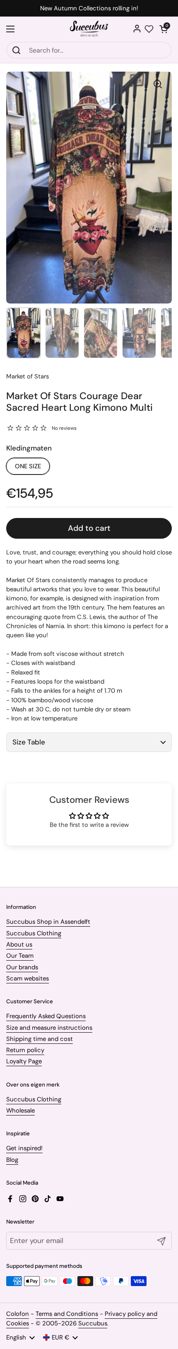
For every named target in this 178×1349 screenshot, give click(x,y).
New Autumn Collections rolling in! (89, 8)
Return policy (25, 1050)
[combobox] (89, 50)
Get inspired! (24, 1148)
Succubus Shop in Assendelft (48, 922)
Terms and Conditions (67, 1314)
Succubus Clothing (33, 933)
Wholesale (20, 1110)
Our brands (22, 967)
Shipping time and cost (39, 1039)
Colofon (17, 1314)
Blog (12, 1160)
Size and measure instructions (49, 1028)
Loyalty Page (24, 1061)
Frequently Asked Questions (46, 1016)
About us (19, 944)
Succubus (92, 1323)
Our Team (20, 956)
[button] (163, 29)
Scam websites (27, 978)
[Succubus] (89, 29)
